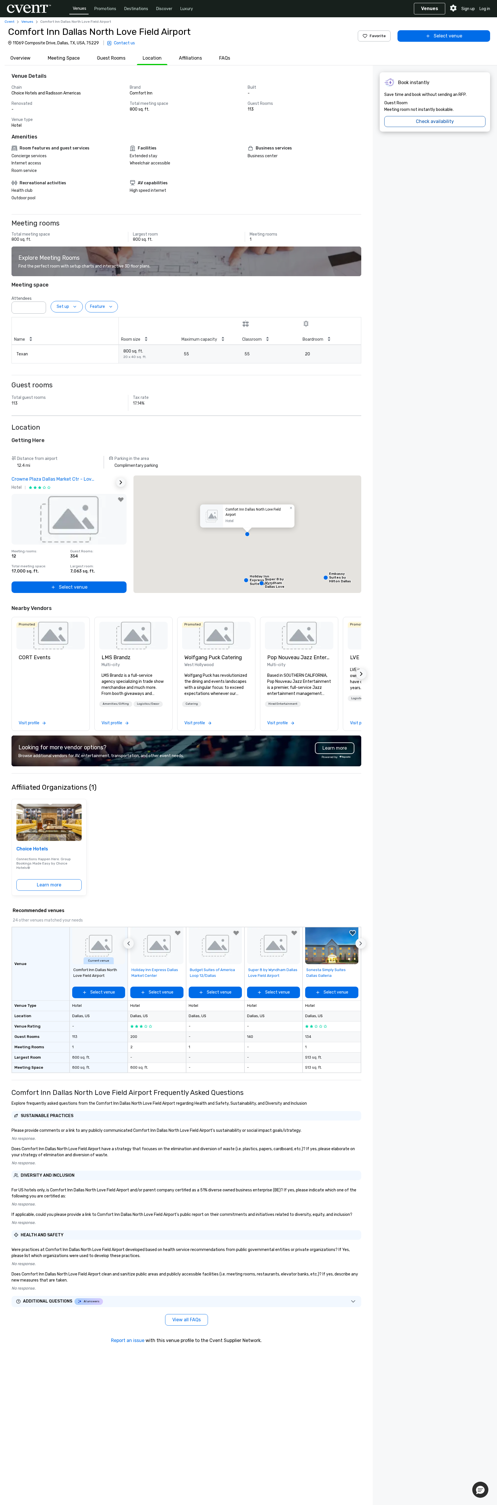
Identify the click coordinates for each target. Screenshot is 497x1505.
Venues (79, 8)
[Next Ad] (120, 482)
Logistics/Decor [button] (148, 704)
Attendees (22, 298)
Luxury (186, 8)
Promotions (105, 8)
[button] (40, 306)
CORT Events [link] (34, 657)
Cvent (9, 22)
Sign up (468, 8)
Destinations (136, 8)
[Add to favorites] (120, 499)
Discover (164, 8)
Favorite (378, 36)
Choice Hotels (32, 849)
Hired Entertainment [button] (282, 704)
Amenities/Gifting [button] (116, 704)
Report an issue (127, 1340)
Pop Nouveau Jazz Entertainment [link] (299, 657)
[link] (50, 635)
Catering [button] (192, 704)
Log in (484, 8)
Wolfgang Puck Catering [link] (213, 657)
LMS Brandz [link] (116, 657)
